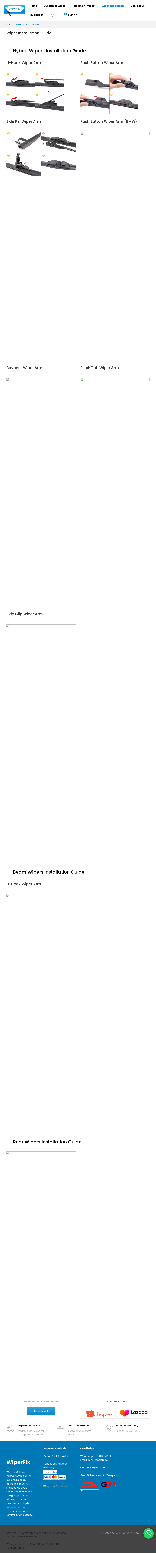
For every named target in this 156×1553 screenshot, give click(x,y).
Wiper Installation (113, 6)
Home (33, 6)
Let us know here (43, 1411)
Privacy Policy (110, 1532)
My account (37, 15)
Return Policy (142, 1532)
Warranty (126, 1532)
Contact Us (137, 6)
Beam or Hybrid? (84, 6)
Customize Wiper (55, 6)
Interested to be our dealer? (41, 1401)
